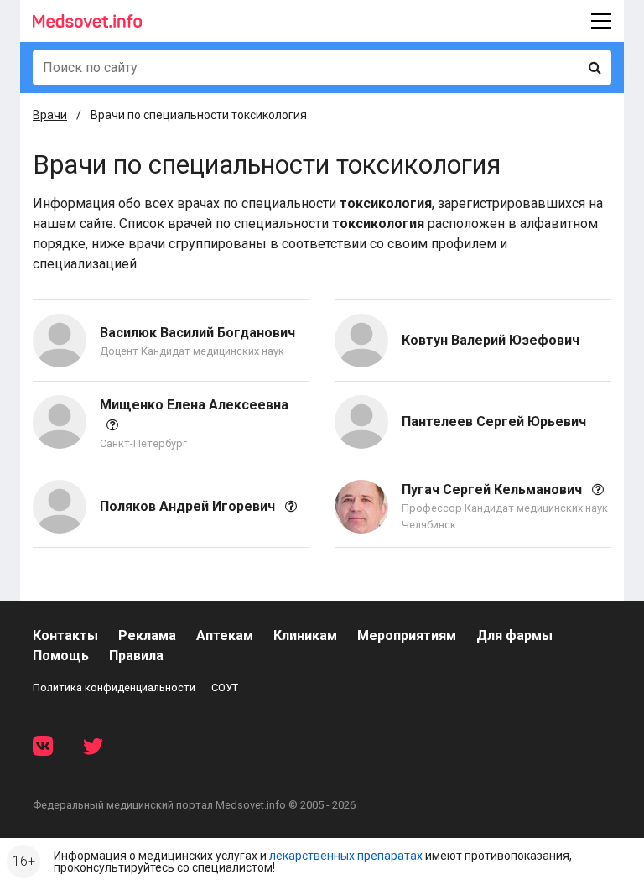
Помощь (61, 656)
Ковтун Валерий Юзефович (490, 340)
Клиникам (305, 635)
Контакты (65, 635)
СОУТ (224, 687)
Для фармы (514, 635)
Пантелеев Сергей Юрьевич (494, 421)
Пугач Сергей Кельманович (493, 489)
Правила (136, 656)
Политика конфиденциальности (114, 687)
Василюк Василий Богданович (197, 333)
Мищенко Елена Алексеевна (194, 405)
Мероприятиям (406, 635)
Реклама (147, 635)
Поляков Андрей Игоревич (189, 506)
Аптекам (224, 635)
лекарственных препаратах (346, 855)
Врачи (50, 115)
